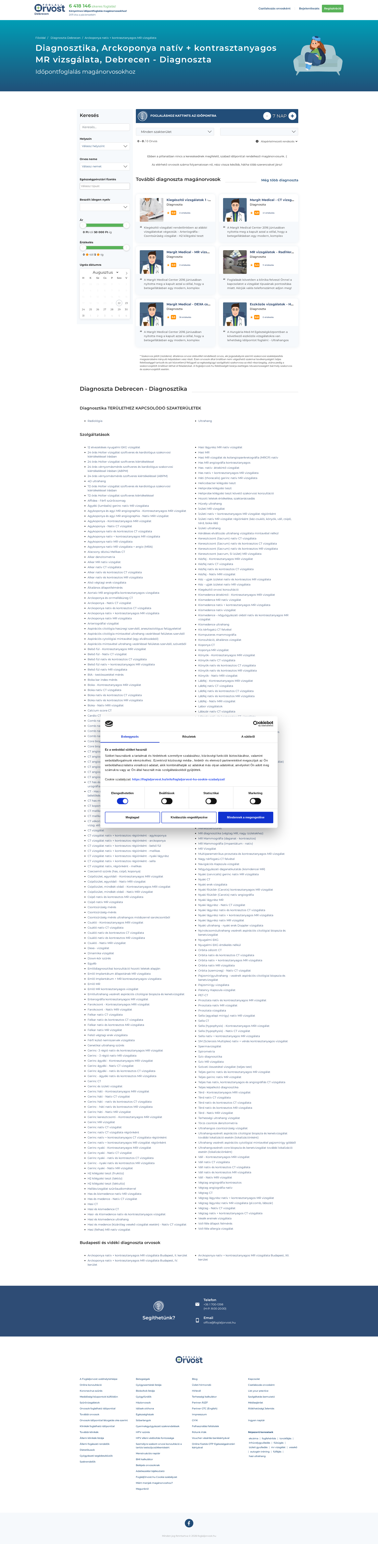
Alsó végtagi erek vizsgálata (107, 582)
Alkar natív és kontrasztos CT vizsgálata (115, 572)
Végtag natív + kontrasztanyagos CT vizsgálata (230, 1213)
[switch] (166, 801)
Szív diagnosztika (210, 1056)
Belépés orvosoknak (148, 1465)
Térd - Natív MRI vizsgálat (215, 1113)
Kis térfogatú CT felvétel (215, 629)
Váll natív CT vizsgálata (214, 1162)
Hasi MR (203, 452)
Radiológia (95, 421)
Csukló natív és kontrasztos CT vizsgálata (116, 933)
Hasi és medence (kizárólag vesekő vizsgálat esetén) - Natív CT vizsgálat (137, 1224)
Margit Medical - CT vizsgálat (274, 200)
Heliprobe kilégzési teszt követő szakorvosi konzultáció (236, 493)
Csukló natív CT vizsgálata (105, 927)
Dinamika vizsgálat (101, 953)
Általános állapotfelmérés (105, 587)
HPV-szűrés (143, 1432)
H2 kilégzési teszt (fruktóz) (106, 1173)
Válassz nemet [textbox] (92, 166)
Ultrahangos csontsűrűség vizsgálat (223, 1128)
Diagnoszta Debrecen (66, 38)
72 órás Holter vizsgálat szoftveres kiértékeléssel (121, 495)
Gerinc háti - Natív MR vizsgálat (109, 1112)
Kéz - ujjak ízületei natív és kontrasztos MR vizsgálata (234, 579)
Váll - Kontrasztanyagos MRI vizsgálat (224, 1157)
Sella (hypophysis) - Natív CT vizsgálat (224, 1031)
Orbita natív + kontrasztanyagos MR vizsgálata (230, 960)
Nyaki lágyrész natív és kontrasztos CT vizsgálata (231, 910)
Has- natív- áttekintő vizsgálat (218, 468)
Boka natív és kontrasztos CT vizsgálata (115, 695)
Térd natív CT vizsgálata (214, 1097)
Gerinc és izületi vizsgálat (105, 1086)
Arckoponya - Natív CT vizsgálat (109, 603)
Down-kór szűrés (99, 958)
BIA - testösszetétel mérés (106, 674)
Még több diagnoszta (279, 180)
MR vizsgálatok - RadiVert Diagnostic (280, 252)
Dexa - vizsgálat (98, 948)
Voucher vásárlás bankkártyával (210, 1438)
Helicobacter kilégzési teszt (217, 483)
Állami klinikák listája (92, 1438)
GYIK (195, 1420)
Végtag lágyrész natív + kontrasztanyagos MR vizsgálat (236, 1198)
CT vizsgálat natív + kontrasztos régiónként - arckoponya (127, 840)
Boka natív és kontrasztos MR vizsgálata (115, 700)
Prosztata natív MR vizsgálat (217, 1005)
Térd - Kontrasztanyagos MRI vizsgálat (224, 1092)
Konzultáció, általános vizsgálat (219, 640)
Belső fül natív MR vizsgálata (107, 669)
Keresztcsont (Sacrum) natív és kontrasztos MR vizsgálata (238, 548)
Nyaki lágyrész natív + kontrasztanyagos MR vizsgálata (235, 915)
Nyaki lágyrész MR (210, 900)
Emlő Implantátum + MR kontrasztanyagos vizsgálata (124, 979)
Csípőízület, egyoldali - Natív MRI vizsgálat (117, 881)
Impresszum (199, 1414)
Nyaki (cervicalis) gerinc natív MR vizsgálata (228, 874)
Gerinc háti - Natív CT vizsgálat (109, 1096)
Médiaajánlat (255, 1402)
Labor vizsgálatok (210, 706)
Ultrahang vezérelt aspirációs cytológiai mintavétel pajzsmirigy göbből (247, 1142)
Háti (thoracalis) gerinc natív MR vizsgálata (227, 478)
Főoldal (40, 38)
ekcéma (253, 1438)
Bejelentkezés (309, 8)
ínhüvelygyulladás (259, 1442)
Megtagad (132, 817)
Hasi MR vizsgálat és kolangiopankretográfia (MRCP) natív (238, 457)
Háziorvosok (143, 1402)
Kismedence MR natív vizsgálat (219, 600)
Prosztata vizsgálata (212, 1010)
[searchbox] (100, 186)
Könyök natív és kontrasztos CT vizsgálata (227, 665)
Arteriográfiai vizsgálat (103, 623)
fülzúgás (279, 1442)
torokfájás (285, 1438)
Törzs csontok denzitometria (217, 1123)
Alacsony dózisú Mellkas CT (106, 552)
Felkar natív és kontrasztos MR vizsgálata (116, 1025)
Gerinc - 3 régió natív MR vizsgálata (112, 1055)
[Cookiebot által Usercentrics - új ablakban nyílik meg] (256, 724)
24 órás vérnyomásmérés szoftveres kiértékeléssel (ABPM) (128, 476)
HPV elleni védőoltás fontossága (155, 1438)
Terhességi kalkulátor (204, 1396)
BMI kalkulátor (144, 1459)
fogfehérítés (269, 1438)
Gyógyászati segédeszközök (96, 1455)
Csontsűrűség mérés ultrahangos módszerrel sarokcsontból (129, 917)
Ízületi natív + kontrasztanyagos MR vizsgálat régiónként (237, 514)
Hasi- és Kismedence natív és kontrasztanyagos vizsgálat (127, 1214)
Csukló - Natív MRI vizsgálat (107, 943)
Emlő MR (94, 984)
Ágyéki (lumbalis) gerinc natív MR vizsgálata (118, 506)
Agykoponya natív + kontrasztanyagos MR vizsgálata (124, 536)
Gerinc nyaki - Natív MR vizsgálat (110, 1168)
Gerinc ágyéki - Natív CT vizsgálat (111, 1066)
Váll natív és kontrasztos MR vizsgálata (224, 1172)
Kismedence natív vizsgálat (217, 610)
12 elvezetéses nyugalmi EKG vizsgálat (114, 447)
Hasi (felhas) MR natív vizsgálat (109, 1229)
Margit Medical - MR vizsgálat (191, 252)
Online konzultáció (91, 1384)
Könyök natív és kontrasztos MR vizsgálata (227, 670)
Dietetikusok (87, 1449)
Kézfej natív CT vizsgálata (215, 564)
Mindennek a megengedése (245, 817)
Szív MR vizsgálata (211, 1061)
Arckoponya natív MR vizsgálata (110, 618)
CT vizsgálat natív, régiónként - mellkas (115, 866)
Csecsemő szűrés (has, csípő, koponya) (114, 871)
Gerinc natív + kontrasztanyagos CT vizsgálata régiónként (127, 1137)
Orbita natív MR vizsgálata (216, 965)
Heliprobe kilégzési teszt (215, 488)
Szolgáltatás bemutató (261, 1396)
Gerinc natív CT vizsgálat (105, 1127)
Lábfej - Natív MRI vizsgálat (216, 701)
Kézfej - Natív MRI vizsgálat (216, 574)
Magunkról (142, 1488)
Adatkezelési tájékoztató (150, 1471)
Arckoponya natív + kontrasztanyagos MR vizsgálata (123, 613)
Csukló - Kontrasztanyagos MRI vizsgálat (115, 922)
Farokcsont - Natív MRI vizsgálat (110, 1009)
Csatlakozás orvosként (274, 8)
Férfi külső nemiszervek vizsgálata (111, 1040)
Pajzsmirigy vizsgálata (213, 985)
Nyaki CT (204, 879)
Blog (194, 1378)
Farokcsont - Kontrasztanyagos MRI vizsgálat (119, 1004)
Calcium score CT (100, 710)
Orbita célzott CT (210, 950)
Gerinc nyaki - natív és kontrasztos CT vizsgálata (121, 1158)
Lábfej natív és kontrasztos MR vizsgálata (226, 696)
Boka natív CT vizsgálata (104, 690)
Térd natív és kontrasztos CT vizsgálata (224, 1102)
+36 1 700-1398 (213, 1304)
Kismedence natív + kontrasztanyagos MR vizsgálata (234, 605)
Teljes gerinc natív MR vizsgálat (219, 1077)
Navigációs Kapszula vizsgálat (218, 864)
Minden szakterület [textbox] (156, 132)
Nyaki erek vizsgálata (212, 884)
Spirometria (206, 1051)
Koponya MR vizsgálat (213, 650)
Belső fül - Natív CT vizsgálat (107, 654)
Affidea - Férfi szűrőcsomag (107, 500)
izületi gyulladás (258, 1447)
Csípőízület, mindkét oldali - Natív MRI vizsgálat (120, 892)
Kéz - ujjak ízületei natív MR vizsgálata (224, 584)
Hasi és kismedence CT (103, 1209)
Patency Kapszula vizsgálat (216, 990)
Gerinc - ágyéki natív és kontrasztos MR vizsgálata (122, 1076)
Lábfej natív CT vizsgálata (215, 686)
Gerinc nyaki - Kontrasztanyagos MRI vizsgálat (119, 1147)
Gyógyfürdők (143, 1396)
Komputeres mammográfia (217, 634)
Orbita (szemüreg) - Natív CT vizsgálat (224, 970)
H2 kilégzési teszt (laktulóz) (106, 1183)
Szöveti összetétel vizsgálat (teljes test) (225, 1067)
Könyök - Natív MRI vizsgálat (218, 675)
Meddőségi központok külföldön (99, 1396)
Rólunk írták (199, 1432)
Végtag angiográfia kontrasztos (220, 1182)
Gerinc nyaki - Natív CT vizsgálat (110, 1153)
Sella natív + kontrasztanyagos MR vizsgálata (229, 1036)
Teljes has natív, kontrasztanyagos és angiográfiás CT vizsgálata (241, 1082)
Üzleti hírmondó (201, 1384)
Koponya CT (206, 645)
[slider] (83, 225)
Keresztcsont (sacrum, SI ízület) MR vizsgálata (229, 554)
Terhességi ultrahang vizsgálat (219, 1118)
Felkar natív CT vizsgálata (105, 1014)
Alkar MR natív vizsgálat (104, 562)
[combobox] (105, 146)
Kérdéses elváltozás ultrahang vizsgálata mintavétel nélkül (238, 533)
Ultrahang (205, 421)
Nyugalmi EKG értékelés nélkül (219, 945)
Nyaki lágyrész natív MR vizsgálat (221, 920)
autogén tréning (260, 1451)
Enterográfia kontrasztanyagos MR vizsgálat (118, 999)
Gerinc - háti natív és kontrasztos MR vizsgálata (120, 1107)
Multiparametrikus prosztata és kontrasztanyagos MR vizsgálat (241, 854)
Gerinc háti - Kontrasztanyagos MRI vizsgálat (118, 1091)
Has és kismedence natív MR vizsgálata (114, 1194)
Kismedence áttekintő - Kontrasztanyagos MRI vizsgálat (236, 594)
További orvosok (89, 1414)
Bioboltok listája (145, 1390)
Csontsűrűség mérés (102, 907)
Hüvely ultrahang (210, 503)
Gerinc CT (94, 1081)
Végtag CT (205, 1193)
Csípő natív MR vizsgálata (105, 902)
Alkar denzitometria (101, 557)
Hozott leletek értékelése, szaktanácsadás (226, 498)
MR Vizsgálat (207, 848)
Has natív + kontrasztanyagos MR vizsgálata (228, 473)
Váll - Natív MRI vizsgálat (215, 1177)
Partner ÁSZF (200, 1402)
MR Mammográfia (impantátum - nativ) (225, 843)
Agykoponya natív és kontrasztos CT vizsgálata (120, 531)
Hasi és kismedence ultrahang (108, 1219)
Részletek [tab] (189, 736)
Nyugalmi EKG (208, 940)
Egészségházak (145, 1414)
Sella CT (203, 1021)
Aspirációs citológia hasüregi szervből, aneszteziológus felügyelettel (134, 628)
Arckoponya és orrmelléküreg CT (110, 598)
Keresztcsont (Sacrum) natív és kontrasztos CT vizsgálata (237, 543)
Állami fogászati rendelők (94, 1443)
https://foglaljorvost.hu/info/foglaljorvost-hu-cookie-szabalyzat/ (178, 779)
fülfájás (277, 1451)
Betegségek (143, 1378)
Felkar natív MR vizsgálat (105, 1030)
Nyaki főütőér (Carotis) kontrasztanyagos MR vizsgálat (235, 889)
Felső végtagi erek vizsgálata (108, 1035)
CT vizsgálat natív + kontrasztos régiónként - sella (122, 861)
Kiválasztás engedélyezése (189, 817)
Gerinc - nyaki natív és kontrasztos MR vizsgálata (121, 1163)
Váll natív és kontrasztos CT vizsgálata (224, 1167)
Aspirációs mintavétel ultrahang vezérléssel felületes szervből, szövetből (137, 644)
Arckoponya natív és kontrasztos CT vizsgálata (119, 608)
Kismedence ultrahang (213, 624)
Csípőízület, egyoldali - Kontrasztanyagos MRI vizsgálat (125, 876)
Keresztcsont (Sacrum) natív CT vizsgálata (227, 538)
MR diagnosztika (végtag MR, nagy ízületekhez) (230, 833)
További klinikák (89, 1432)
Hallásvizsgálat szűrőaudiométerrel (112, 1188)
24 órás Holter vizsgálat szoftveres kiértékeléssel (121, 461)
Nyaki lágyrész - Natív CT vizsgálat (221, 905)
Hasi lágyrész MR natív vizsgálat (220, 447)
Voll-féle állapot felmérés (215, 1223)
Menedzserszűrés (210, 828)
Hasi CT (93, 1204)
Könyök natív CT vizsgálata (216, 660)
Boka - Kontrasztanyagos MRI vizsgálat (114, 685)
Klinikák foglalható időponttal (97, 1426)
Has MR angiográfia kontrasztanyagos (224, 462)
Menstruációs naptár (148, 1453)
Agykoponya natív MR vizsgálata (110, 541)
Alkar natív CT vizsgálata (104, 567)
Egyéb (92, 963)
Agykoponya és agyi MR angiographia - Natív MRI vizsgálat (128, 516)
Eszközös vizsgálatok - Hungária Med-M (283, 304)
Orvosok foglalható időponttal (97, 1408)
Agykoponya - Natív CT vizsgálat (110, 526)
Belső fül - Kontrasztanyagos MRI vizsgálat (117, 649)
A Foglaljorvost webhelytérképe (98, 1378)
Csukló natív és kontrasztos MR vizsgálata (116, 938)
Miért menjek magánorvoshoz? (154, 1482)
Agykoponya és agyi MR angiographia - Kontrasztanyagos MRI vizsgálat (137, 511)
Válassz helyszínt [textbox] (93, 146)
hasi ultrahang (257, 1456)
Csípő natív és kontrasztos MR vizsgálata (115, 897)
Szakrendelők (87, 1461)
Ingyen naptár (256, 1420)
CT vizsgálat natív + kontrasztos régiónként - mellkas (124, 851)
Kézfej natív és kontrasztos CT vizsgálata (226, 569)
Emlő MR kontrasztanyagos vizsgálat (113, 989)
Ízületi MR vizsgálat (211, 508)
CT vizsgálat (96, 830)
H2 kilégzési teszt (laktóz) (105, 1178)
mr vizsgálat (278, 1447)
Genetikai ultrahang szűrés (106, 1045)
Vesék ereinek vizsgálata (215, 1218)
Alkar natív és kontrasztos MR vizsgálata (115, 577)
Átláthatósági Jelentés (261, 1408)
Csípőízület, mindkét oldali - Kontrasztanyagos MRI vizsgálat (129, 886)
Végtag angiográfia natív (215, 1187)
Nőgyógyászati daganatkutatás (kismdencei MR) (231, 869)
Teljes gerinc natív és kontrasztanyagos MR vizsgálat (234, 1072)
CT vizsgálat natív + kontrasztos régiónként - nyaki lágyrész (128, 856)
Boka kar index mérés (102, 680)
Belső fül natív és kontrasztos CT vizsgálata (117, 659)
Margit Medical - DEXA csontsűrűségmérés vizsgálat (210, 304)
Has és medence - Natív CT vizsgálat (112, 1199)
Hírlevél (196, 1390)
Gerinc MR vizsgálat (101, 1122)
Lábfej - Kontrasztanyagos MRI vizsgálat (225, 681)
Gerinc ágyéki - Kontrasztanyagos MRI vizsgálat (120, 1060)
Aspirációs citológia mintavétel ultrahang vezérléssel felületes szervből (136, 633)
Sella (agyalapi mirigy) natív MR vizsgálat (226, 1015)
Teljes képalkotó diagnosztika (218, 1087)
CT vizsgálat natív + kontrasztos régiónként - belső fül (124, 845)
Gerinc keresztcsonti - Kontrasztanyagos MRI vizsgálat (125, 1117)
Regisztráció (332, 8)
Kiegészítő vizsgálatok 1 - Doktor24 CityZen (203, 200)
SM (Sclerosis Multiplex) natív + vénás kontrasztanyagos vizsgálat (243, 1041)
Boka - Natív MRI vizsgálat (106, 705)
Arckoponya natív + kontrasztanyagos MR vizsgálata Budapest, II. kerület (137, 1255)
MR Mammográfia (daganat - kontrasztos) (227, 838)
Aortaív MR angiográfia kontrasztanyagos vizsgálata (123, 593)
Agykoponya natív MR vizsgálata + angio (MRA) (120, 546)
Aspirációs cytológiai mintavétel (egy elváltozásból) (123, 639)
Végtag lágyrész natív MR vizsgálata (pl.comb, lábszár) (235, 1203)
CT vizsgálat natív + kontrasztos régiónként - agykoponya (127, 835)
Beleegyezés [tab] (130, 736)
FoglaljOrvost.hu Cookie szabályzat (156, 1476)
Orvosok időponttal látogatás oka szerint (104, 1420)
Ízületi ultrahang (209, 528)
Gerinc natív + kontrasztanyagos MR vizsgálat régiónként (127, 1142)
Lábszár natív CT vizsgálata (216, 711)
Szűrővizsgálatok (90, 1402)
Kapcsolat (254, 1378)
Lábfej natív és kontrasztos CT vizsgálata (226, 691)
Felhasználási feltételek (205, 1426)
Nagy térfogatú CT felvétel (216, 859)
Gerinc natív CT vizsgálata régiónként (113, 1132)
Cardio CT (94, 715)
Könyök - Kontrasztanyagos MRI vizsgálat (226, 655)
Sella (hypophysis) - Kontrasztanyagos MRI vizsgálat (234, 1026)
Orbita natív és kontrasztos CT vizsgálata (226, 955)
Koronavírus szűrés (91, 1390)
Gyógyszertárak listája (148, 1384)
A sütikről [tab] (248, 736)
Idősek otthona (145, 1408)
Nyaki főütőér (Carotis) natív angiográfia (226, 895)
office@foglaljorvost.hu (220, 1322)
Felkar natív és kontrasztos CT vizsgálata (115, 1020)
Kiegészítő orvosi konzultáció (218, 589)
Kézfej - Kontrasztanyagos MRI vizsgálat (225, 559)
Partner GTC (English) (204, 1408)
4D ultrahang (97, 481)
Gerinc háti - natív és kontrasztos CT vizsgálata (120, 1101)
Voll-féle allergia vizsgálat (215, 1228)
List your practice (258, 1390)
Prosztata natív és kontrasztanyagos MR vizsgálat (232, 1000)
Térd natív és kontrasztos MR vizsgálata (225, 1108)
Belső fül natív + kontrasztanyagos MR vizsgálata (121, 664)
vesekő (293, 1447)
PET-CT (203, 995)
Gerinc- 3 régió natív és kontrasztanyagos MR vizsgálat (125, 1050)
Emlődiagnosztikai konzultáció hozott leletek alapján (124, 968)
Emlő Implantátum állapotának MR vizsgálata (119, 973)
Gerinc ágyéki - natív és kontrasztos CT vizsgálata (121, 1071)
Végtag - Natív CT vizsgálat (216, 1208)
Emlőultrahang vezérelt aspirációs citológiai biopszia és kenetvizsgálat (136, 994)
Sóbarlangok (143, 1420)
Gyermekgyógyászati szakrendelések (157, 1426)
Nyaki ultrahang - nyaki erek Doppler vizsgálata (230, 925)
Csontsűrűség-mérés (102, 912)
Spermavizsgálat (209, 1046)
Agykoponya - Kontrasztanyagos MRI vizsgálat (119, 521)
